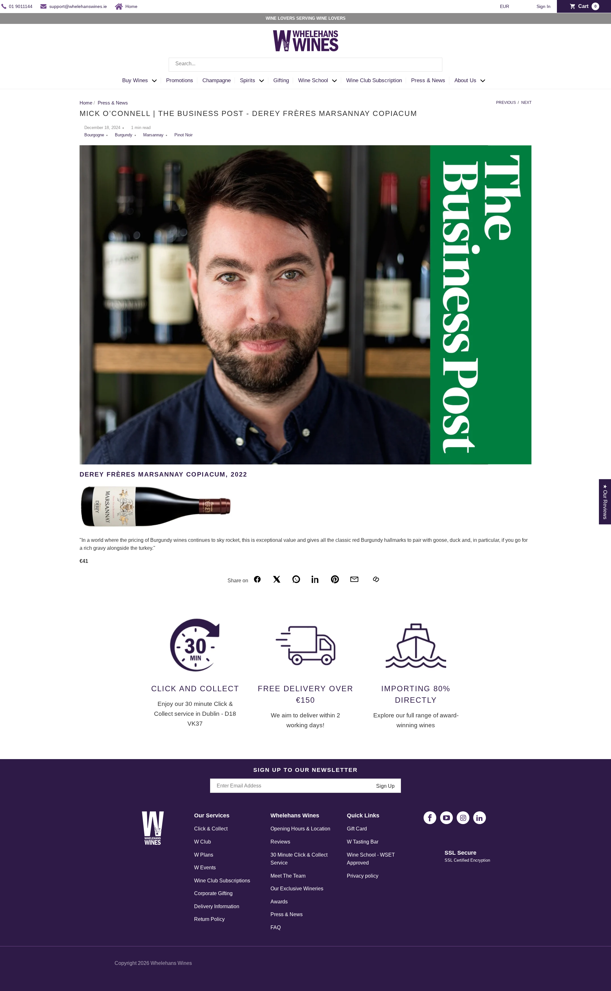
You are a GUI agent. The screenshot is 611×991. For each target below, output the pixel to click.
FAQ (275, 927)
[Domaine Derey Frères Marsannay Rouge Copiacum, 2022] (156, 527)
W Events (205, 867)
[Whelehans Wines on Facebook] (430, 817)
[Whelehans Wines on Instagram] (463, 817)
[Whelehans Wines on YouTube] (446, 817)
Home (131, 6)
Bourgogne (94, 135)
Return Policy (209, 919)
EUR (505, 6)
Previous (506, 102)
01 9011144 (20, 6)
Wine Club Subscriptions (222, 880)
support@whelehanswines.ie (78, 6)
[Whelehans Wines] (305, 40)
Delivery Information (216, 906)
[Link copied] (376, 579)
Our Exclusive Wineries (296, 888)
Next (526, 102)
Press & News (286, 914)
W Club (202, 841)
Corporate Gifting (213, 893)
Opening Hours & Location (300, 828)
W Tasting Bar (362, 841)
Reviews (280, 841)
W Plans (203, 855)
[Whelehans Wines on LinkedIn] (479, 817)
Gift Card (357, 828)
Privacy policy (362, 876)
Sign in (544, 6)
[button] (141, 80)
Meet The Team (288, 876)
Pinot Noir (183, 135)
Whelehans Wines (171, 963)
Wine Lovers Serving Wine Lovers (306, 18)
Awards (279, 901)
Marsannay (153, 135)
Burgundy (123, 135)
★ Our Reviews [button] (605, 501)
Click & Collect (211, 828)
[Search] (433, 65)
